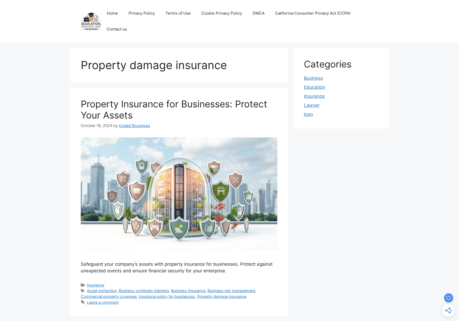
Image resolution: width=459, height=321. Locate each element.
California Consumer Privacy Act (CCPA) (313, 13)
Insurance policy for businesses (167, 296)
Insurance (95, 285)
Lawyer (312, 105)
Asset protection (102, 290)
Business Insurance (188, 290)
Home (112, 13)
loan (308, 114)
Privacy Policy (142, 13)
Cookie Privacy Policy (221, 13)
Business (313, 78)
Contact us (117, 29)
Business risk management (231, 290)
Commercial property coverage (109, 296)
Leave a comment (103, 302)
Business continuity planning (144, 290)
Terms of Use (178, 13)
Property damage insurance (221, 296)
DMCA (259, 13)
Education (314, 87)
